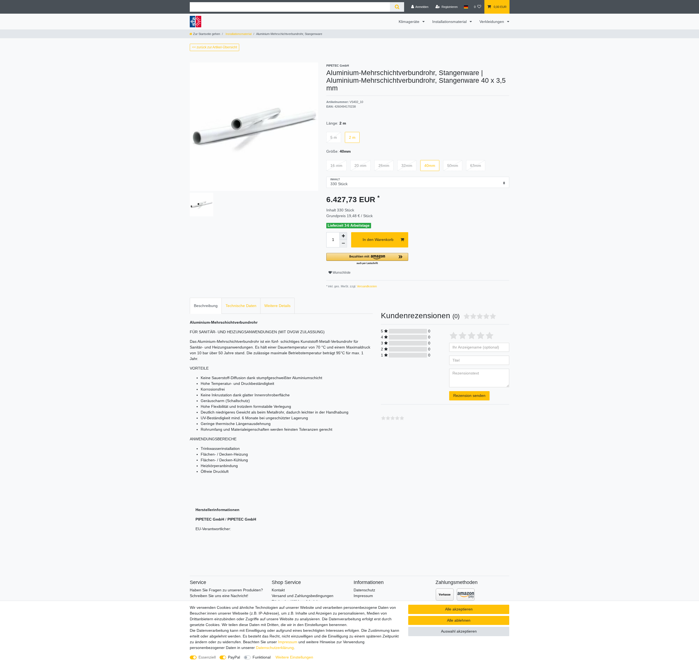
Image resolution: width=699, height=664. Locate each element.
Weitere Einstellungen (294, 657)
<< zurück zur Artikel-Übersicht (214, 47)
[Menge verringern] (343, 243)
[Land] (466, 7)
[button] (367, 259)
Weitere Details (277, 305)
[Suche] (397, 7)
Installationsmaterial (450, 21)
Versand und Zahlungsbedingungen (302, 596)
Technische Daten (241, 305)
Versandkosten (366, 286)
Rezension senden (469, 395)
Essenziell (207, 657)
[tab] (206, 306)
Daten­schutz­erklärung (275, 647)
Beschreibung (206, 305)
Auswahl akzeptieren (459, 631)
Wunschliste (341, 273)
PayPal (234, 657)
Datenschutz (364, 590)
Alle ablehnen (458, 620)
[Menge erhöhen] (343, 236)
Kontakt (278, 590)
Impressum (363, 596)
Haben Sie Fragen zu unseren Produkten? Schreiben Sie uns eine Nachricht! (226, 593)
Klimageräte (409, 21)
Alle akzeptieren (459, 609)
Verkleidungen (492, 21)
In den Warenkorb (378, 239)
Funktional (262, 657)
